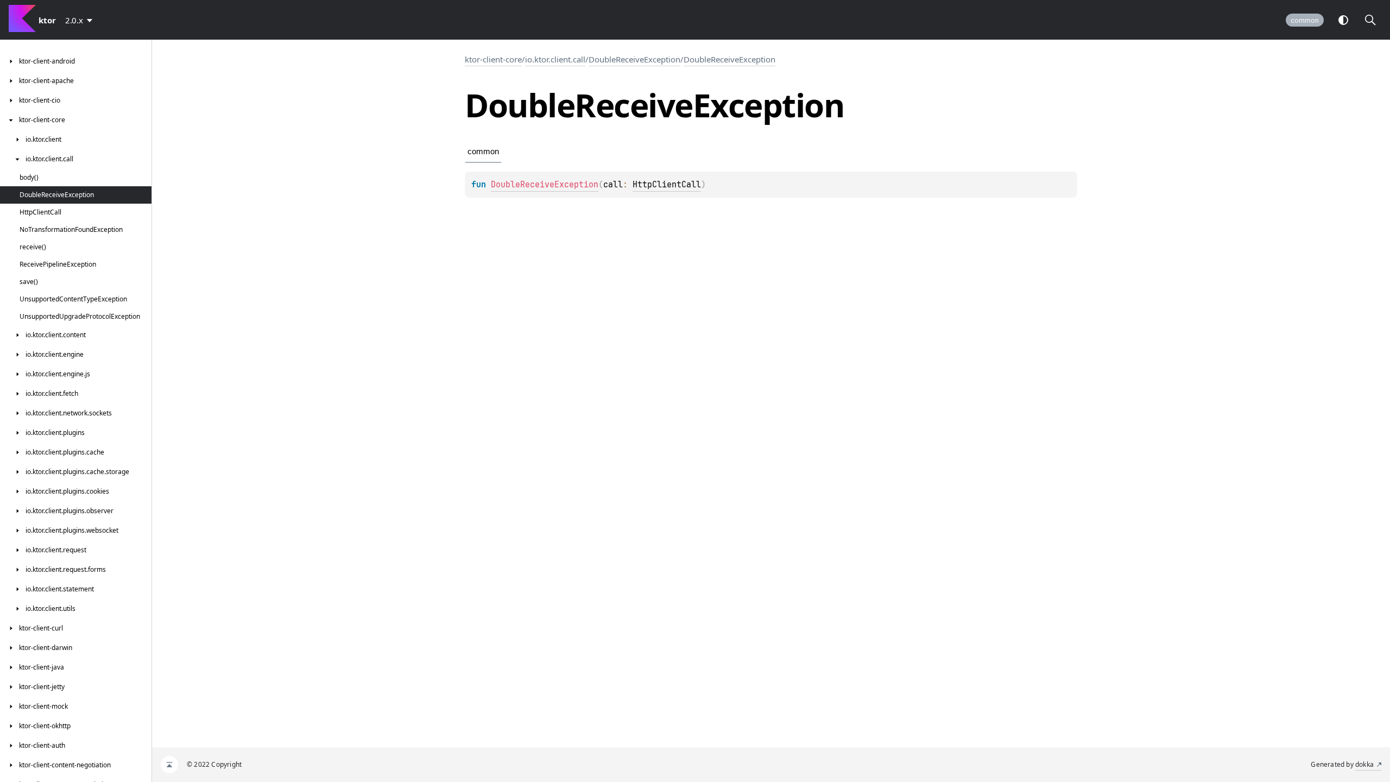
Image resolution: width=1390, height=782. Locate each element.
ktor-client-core (493, 59)
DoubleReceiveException (634, 59)
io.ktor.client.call (555, 59)
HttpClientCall (667, 184)
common (1305, 20)
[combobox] (80, 20)
